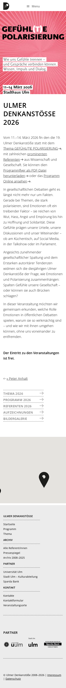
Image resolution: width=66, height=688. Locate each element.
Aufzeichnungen (18, 412)
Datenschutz (13, 678)
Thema (7, 534)
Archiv (8, 540)
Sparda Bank (11, 581)
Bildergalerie (15, 419)
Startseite (9, 524)
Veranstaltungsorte (15, 605)
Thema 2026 (13, 393)
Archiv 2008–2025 (14, 557)
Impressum (54, 675)
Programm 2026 (17, 400)
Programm (9, 529)
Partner (9, 563)
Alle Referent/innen (15, 548)
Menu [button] (36, 6)
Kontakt (9, 587)
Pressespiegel (11, 553)
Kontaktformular (13, 600)
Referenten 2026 (17, 406)
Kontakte (8, 595)
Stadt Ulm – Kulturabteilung (20, 576)
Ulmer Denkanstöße (7, 6)
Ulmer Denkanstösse (18, 516)
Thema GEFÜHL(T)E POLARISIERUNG (30, 148)
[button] (44, 479)
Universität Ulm (12, 572)
